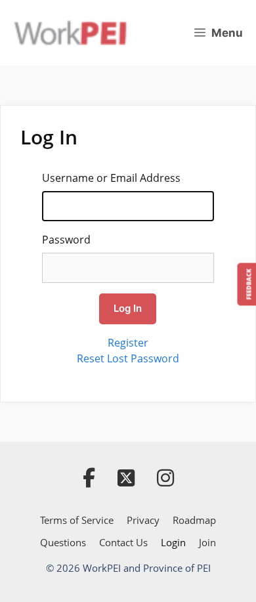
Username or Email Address (111, 178)
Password (66, 239)
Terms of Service (77, 520)
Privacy (143, 520)
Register (128, 342)
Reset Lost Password (128, 358)
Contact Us (123, 542)
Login (173, 542)
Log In (128, 308)
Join (207, 542)
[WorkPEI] (70, 33)
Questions (63, 542)
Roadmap (194, 520)
